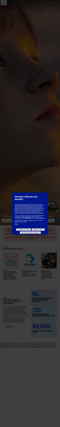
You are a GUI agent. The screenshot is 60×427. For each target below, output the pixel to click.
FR (17, 224)
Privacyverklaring (40, 218)
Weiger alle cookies (38, 229)
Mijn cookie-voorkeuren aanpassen (30, 232)
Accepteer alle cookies (23, 229)
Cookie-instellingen (26, 217)
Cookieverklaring (28, 218)
